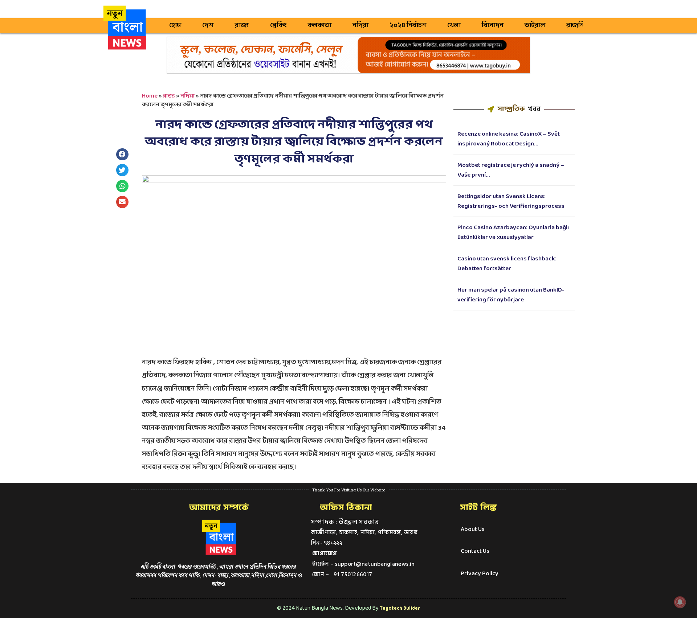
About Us (473, 529)
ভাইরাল (535, 25)
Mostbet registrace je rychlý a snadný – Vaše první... (510, 170)
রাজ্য (242, 25)
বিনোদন (493, 25)
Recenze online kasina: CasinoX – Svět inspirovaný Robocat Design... (508, 139)
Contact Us (475, 551)
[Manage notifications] (680, 602)
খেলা (454, 25)
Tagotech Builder (400, 608)
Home (150, 96)
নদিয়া (360, 25)
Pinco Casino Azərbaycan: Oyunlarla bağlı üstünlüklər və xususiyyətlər (513, 232)
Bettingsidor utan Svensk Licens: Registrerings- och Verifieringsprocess (510, 201)
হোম (175, 25)
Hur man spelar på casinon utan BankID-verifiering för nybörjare (510, 295)
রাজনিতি (578, 25)
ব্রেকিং (278, 25)
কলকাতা (319, 25)
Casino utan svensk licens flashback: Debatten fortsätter (507, 264)
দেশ (208, 25)
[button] (122, 154)
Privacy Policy (479, 573)
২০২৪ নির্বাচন (408, 25)
